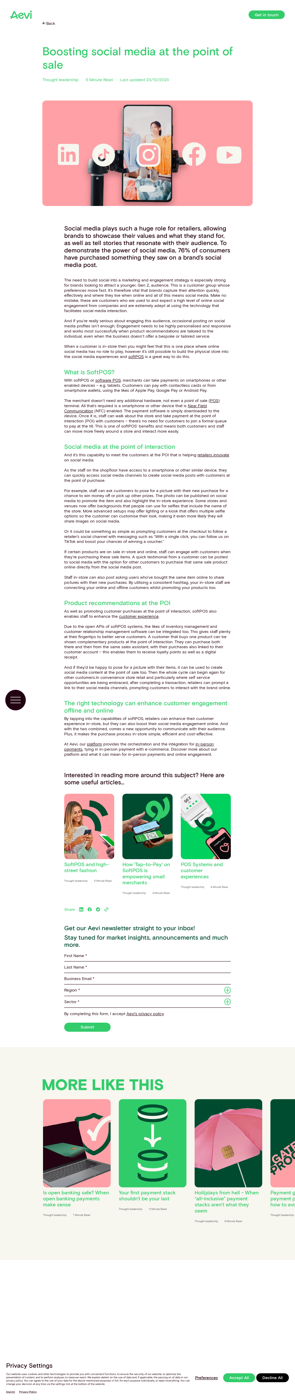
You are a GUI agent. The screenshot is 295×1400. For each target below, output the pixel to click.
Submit (87, 1026)
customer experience (139, 616)
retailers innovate (213, 454)
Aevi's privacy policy (145, 1013)
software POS (108, 380)
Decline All (272, 1377)
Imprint (10, 1391)
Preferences (206, 1377)
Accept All (239, 1377)
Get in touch (267, 14)
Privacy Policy (28, 1391)
